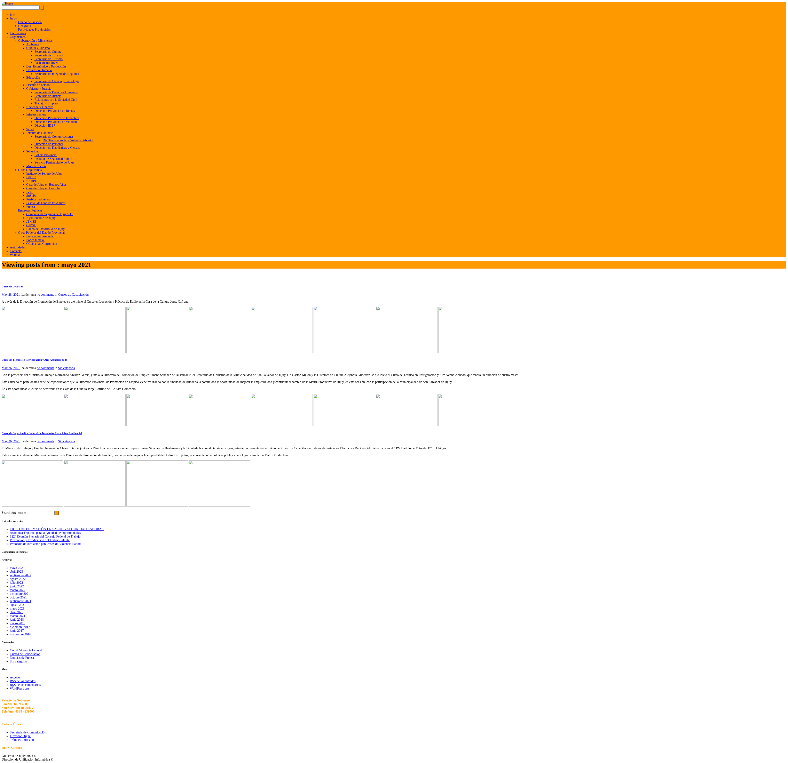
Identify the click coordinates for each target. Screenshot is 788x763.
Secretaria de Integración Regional (56, 73)
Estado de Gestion (30, 22)
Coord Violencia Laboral (26, 650)
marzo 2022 (17, 590)
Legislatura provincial (40, 236)
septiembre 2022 (20, 575)
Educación (33, 77)
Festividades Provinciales (34, 29)
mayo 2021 (17, 608)
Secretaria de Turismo (48, 55)
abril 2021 (16, 612)
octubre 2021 (18, 597)
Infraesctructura (36, 114)
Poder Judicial (35, 240)
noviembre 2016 (20, 634)
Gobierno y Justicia (38, 88)
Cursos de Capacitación (73, 294)
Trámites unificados (22, 739)
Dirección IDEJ (44, 125)
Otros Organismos (30, 170)
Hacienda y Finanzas (39, 107)
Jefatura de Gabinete (39, 133)
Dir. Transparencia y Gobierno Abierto (68, 140)
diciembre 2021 (20, 593)
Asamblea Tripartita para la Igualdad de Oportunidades (45, 532)
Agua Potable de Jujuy (41, 218)
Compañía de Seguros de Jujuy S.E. (49, 214)
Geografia (24, 25)
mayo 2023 (17, 568)
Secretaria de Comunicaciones (53, 136)
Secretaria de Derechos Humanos (56, 92)
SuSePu (31, 195)
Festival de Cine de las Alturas (45, 203)
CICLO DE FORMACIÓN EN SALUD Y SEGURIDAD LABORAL (57, 529)
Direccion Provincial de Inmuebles (56, 118)
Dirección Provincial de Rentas (54, 110)
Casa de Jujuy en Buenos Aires (46, 184)
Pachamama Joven (46, 62)
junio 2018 (17, 619)
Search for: (9, 512)
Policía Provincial (45, 155)
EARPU (31, 181)
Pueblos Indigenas (38, 199)
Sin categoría (66, 368)
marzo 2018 (17, 623)
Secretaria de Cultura (48, 51)
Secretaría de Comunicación (28, 732)
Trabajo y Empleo (46, 103)
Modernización (36, 166)
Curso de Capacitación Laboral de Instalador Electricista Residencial (42, 433)
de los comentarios (25, 684)
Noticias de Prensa (22, 657)
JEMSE (31, 221)
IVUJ (29, 192)
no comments (45, 294)
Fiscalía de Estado (38, 85)
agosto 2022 (18, 579)
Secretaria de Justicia (47, 96)
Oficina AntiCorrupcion (41, 243)
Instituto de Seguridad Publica (53, 158)
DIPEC (31, 177)
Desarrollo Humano (39, 70)
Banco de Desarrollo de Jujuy (45, 229)
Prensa (30, 206)
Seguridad (32, 151)
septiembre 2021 (20, 601)
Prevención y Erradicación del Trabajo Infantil (40, 540)
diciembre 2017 (20, 627)
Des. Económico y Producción (46, 66)
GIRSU (31, 225)
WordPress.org (19, 688)
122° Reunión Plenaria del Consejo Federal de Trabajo (45, 536)
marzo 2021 (17, 616)
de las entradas (23, 681)
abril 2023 (16, 571)
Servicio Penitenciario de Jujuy (54, 162)
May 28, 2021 (11, 294)
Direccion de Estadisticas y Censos (57, 147)
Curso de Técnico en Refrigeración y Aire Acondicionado (34, 359)
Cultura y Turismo (38, 48)
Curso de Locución (12, 286)
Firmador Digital (20, 736)
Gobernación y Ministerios (35, 40)
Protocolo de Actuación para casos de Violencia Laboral (46, 544)
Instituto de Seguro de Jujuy (44, 173)
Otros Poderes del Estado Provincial (41, 232)
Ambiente (32, 44)
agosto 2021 (18, 604)
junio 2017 (17, 630)
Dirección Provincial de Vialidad (55, 122)
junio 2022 (17, 586)
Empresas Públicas (30, 210)
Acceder (15, 677)
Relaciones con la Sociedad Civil (55, 99)
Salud (30, 129)
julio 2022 (16, 582)
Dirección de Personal (48, 144)
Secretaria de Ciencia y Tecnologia (56, 81)
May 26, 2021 (11, 368)
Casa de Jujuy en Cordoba (43, 188)
